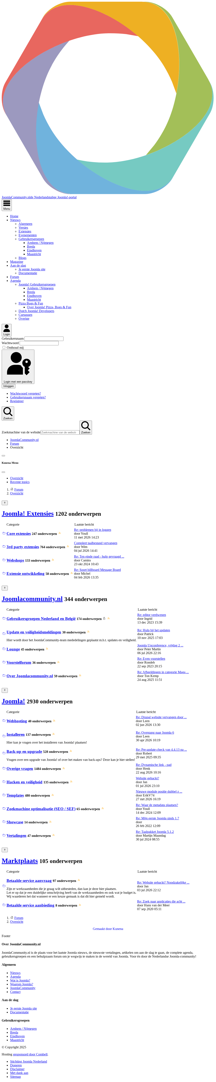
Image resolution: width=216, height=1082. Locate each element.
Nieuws (15, 220)
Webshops (15, 560)
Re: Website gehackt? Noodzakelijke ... (163, 882)
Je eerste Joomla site (32, 269)
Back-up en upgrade (24, 751)
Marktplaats (20, 860)
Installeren (16, 734)
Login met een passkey (18, 381)
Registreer (17, 401)
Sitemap (15, 1076)
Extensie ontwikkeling (26, 573)
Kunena (118, 929)
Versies (23, 227)
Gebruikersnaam (13, 338)
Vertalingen (16, 835)
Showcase (15, 822)
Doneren (16, 1065)
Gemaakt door (103, 929)
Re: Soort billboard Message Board (97, 570)
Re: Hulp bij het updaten (153, 630)
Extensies (25, 231)
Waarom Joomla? (21, 984)
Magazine (16, 261)
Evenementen (28, 235)
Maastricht (34, 254)
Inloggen (8, 386)
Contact (15, 992)
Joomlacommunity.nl (32, 598)
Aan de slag (18, 265)
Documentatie (28, 273)
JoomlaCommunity (22, 988)
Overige (24, 318)
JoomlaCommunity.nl (24, 440)
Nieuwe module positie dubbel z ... (159, 791)
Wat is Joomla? (20, 980)
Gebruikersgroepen (31, 239)
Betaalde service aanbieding (30, 905)
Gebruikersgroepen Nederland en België (41, 618)
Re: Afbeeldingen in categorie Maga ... (163, 672)
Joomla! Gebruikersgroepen (37, 284)
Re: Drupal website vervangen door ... (161, 717)
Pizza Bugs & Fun (31, 303)
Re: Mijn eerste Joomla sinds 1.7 (157, 818)
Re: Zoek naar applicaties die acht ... (161, 901)
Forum (14, 277)
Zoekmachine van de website (21, 432)
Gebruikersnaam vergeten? (28, 397)
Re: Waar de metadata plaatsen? (157, 805)
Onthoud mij (15, 347)
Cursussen (25, 315)
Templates (15, 795)
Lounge (13, 649)
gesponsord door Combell (30, 1054)
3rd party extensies (23, 547)
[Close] (3, 472)
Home (14, 216)
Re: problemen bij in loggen (92, 530)
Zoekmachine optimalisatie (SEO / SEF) (41, 809)
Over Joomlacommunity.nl (30, 676)
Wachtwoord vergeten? (25, 393)
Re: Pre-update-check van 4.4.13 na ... (161, 749)
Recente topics (20, 482)
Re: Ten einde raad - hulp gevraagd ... (99, 556)
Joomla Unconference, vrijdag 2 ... (160, 645)
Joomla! (13, 701)
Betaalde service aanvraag (29, 880)
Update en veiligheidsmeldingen (34, 632)
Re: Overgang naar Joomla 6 (155, 732)
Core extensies (19, 533)
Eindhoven (34, 250)
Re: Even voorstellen (151, 658)
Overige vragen (20, 768)
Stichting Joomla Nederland (28, 1061)
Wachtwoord (11, 343)
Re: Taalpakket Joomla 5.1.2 (155, 832)
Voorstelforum (19, 662)
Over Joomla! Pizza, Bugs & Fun (49, 307)
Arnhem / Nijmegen (40, 242)
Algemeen (25, 224)
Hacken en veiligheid (24, 782)
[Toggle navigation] (3, 455)
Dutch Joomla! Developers (36, 311)
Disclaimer (17, 1069)
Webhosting (17, 721)
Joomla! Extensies (28, 513)
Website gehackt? (147, 778)
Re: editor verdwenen (151, 615)
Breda (31, 246)
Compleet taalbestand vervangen (95, 543)
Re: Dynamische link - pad (153, 765)
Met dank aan (19, 1073)
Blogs (22, 258)
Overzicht (16, 478)
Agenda (15, 280)
